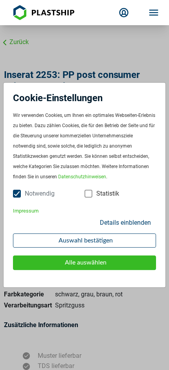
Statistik (107, 193)
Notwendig (40, 193)
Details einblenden (125, 222)
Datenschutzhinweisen (82, 177)
